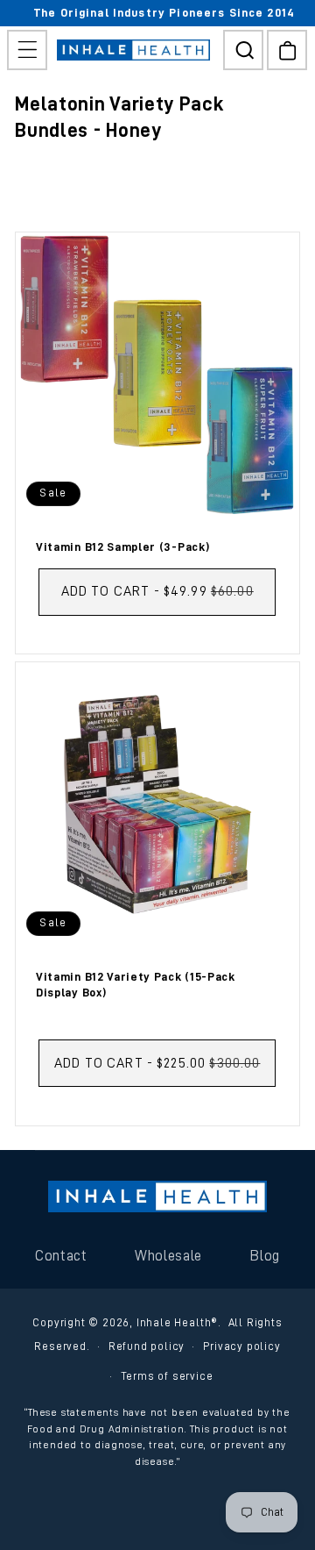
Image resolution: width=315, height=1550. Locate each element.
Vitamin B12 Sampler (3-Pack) (122, 546)
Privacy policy (241, 1346)
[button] (27, 50)
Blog (264, 1255)
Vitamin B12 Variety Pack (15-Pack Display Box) (135, 984)
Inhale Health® (177, 1322)
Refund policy (146, 1346)
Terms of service (167, 1376)
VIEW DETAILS (157, 631)
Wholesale (168, 1255)
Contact (61, 1255)
